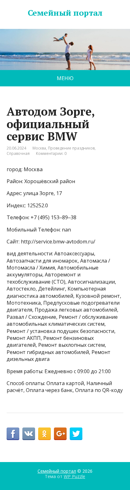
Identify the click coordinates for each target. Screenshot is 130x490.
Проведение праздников (71, 148)
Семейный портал (65, 12)
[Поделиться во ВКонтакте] (28, 433)
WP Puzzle (74, 476)
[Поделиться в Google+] (60, 433)
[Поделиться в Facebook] (13, 433)
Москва (39, 148)
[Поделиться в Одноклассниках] (44, 433)
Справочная (18, 153)
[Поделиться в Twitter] (76, 433)
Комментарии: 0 (51, 153)
